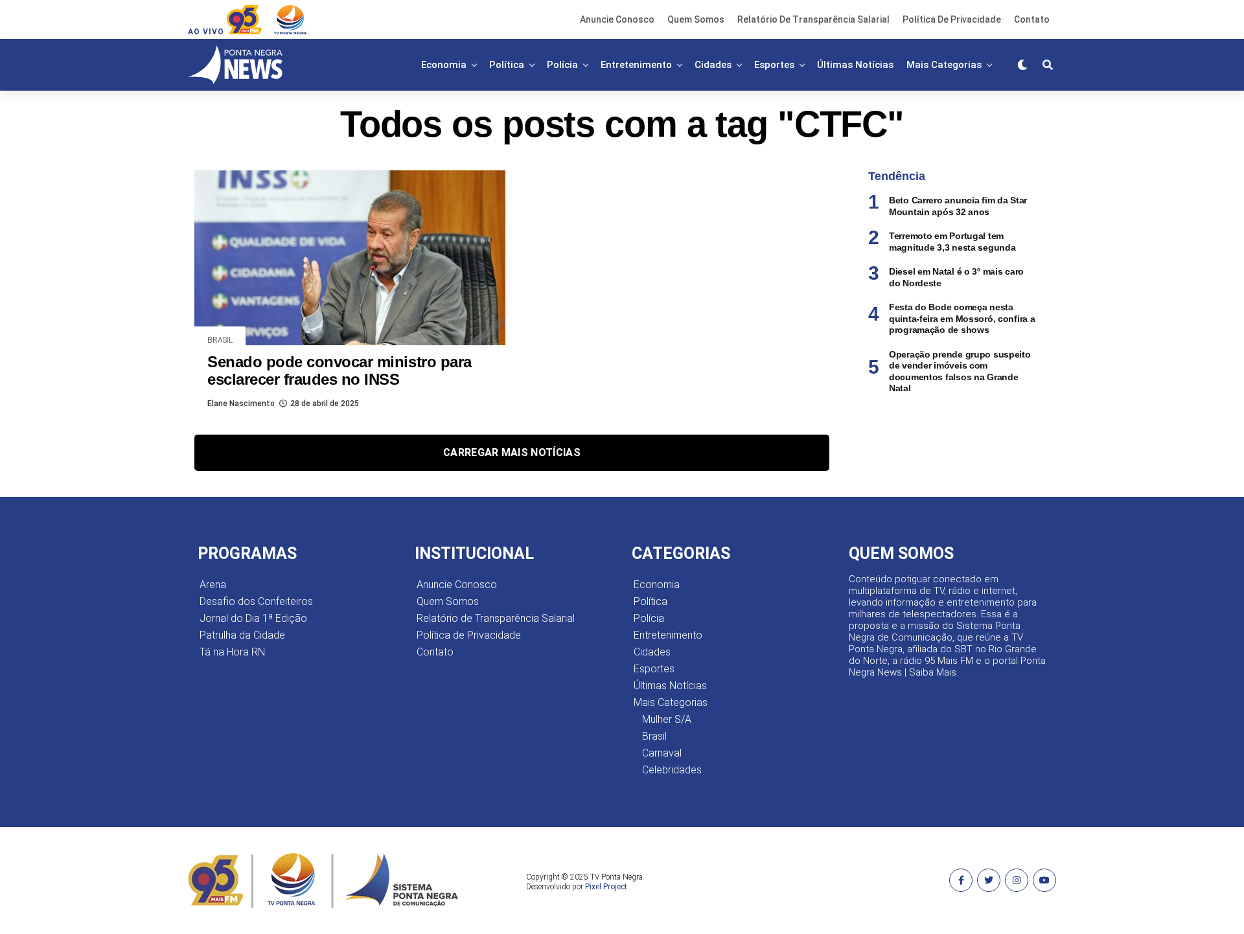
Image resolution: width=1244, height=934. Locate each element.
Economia (443, 65)
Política (506, 65)
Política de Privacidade (952, 19)
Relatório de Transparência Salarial (813, 19)
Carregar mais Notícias (512, 452)
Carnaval (662, 753)
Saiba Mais (932, 672)
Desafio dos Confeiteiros (256, 601)
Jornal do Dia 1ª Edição (253, 618)
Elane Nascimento (241, 403)
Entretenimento (636, 65)
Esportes (774, 65)
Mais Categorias (944, 65)
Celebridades (672, 770)
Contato (1032, 19)
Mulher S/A (666, 719)
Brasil (654, 736)
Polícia (562, 65)
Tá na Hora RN (232, 652)
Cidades (713, 65)
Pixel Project (606, 886)
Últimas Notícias (855, 65)
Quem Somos (695, 19)
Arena (213, 584)
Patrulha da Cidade (242, 635)
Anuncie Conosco (617, 19)
